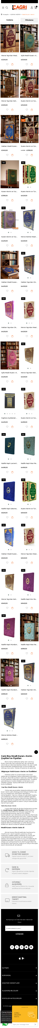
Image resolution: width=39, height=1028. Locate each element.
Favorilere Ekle (7, 64)
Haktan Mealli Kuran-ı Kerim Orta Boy (9, 146)
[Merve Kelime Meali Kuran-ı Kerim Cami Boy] (10, 718)
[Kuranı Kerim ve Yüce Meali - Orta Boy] (29, 84)
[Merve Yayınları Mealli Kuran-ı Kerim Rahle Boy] (29, 310)
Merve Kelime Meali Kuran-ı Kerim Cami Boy (9, 735)
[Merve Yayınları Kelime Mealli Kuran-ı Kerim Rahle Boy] (29, 355)
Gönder (20, 934)
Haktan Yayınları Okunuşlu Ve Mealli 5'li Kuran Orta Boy (29, 282)
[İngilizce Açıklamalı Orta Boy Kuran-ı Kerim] (10, 401)
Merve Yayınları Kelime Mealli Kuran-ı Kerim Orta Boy (9, 101)
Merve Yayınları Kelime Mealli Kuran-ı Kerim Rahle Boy (29, 373)
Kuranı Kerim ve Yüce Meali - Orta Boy (29, 101)
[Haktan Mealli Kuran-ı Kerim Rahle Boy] (10, 265)
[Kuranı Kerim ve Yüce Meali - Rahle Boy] (29, 129)
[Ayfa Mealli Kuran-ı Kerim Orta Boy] (29, 38)
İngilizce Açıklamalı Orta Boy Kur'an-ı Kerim (9, 418)
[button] (7, 51)
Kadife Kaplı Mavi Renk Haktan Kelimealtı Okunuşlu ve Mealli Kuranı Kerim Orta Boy (29, 463)
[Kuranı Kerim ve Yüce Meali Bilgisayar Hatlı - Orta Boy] (10, 174)
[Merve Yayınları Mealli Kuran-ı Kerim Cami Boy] (29, 537)
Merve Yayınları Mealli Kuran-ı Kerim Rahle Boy (29, 327)
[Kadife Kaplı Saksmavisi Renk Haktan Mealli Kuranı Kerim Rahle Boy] (10, 491)
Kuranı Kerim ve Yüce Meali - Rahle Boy (29, 146)
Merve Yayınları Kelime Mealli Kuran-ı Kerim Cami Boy (9, 599)
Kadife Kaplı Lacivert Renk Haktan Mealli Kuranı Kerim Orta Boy (9, 463)
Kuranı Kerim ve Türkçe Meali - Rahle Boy (29, 191)
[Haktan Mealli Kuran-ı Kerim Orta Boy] (10, 129)
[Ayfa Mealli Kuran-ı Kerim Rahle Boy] (10, 355)
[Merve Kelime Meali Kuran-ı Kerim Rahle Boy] (29, 220)
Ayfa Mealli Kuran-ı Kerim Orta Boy (29, 56)
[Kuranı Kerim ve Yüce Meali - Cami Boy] (29, 401)
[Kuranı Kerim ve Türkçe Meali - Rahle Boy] (29, 174)
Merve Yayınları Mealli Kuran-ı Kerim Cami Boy (29, 554)
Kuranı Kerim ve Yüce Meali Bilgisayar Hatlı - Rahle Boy (9, 237)
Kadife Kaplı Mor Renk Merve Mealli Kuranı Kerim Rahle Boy (29, 599)
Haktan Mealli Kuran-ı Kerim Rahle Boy (9, 282)
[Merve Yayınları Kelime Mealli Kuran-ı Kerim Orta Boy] (10, 84)
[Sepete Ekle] (12, 64)
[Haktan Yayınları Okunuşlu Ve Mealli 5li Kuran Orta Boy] (29, 265)
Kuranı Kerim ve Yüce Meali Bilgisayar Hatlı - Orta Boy (9, 191)
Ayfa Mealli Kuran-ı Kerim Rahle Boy (9, 373)
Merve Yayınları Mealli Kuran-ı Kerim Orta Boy (9, 56)
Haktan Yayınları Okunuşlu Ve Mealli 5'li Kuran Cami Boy (29, 690)
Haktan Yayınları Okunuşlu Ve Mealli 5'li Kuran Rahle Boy (9, 327)
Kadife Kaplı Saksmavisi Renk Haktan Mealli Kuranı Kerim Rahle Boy (9, 509)
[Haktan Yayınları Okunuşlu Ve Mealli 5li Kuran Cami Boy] (29, 673)
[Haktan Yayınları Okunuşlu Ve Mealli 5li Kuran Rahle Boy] (10, 310)
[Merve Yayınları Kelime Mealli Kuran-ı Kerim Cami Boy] (10, 582)
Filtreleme (29, 20)
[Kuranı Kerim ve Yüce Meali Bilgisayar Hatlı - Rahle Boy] (10, 220)
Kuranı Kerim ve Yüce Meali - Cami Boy (29, 418)
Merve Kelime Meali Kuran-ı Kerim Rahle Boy (29, 237)
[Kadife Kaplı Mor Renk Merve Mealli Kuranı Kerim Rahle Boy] (29, 582)
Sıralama (9, 20)
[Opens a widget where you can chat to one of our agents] (24, 1016)
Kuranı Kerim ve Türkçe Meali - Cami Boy (29, 509)
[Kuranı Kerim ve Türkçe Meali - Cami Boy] (29, 491)
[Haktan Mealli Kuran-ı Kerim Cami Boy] (10, 537)
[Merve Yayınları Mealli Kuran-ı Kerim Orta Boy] (10, 38)
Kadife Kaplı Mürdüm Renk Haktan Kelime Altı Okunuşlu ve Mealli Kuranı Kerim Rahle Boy (9, 645)
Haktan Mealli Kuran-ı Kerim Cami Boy (9, 554)
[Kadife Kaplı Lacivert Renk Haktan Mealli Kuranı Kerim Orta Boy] (10, 446)
